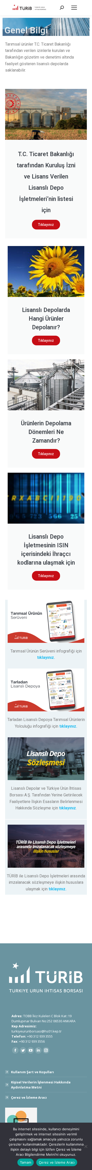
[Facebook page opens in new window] (15, 1050)
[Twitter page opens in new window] (23, 1050)
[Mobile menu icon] (74, 8)
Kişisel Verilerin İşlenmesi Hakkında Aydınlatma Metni (41, 1085)
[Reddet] (85, 1146)
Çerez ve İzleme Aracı (29, 1097)
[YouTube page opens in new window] (30, 1050)
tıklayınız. (46, 657)
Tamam (25, 1162)
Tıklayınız (46, 225)
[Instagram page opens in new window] (46, 1050)
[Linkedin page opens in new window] (38, 1050)
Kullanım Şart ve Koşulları (32, 1072)
